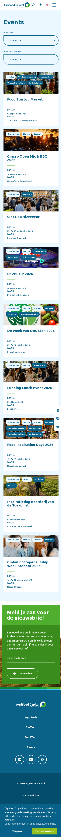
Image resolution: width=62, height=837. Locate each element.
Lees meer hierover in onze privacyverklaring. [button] (30, 823)
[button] (33, 4)
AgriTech (31, 717)
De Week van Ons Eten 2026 (31, 331)
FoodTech (31, 737)
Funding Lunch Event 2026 (29, 388)
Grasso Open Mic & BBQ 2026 (27, 158)
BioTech (31, 727)
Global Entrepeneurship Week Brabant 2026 (27, 564)
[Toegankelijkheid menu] (40, 4)
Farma (31, 747)
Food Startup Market (25, 99)
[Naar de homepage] (16, 5)
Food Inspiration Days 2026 (30, 445)
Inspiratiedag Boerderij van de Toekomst (30, 503)
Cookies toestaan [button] (44, 831)
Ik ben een (8, 32)
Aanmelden (26, 673)
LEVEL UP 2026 (20, 274)
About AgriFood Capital (47, 4)
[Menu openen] (55, 4)
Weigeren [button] (17, 831)
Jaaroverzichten (31, 795)
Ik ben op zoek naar (12, 51)
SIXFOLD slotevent (23, 217)
